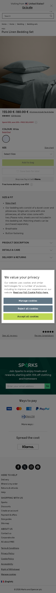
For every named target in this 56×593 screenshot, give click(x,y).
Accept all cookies (28, 316)
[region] (28, 296)
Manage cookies (28, 300)
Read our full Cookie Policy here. (30, 292)
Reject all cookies (28, 308)
